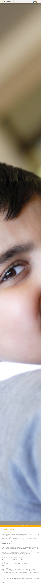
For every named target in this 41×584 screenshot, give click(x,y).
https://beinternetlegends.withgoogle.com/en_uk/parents (13, 557)
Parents (3, 523)
